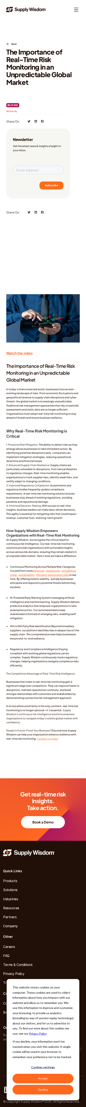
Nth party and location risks (52, 575)
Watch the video (19, 353)
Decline (43, 1089)
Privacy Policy (38, 1033)
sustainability (27, 575)
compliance (68, 570)
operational (53, 570)
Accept (43, 1078)
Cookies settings (43, 1067)
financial (39, 570)
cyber (13, 575)
